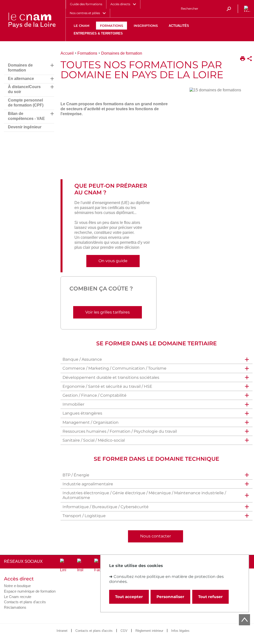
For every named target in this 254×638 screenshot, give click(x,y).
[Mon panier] (246, 8)
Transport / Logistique (84, 515)
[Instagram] (80, 565)
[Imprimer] (243, 59)
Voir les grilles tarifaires (107, 312)
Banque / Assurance (82, 359)
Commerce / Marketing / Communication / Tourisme (114, 368)
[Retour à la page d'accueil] (32, 20)
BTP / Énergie (76, 475)
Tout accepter (129, 596)
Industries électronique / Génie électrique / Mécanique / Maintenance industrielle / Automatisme (144, 495)
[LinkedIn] (63, 565)
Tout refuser (210, 596)
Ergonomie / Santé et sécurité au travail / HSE (107, 386)
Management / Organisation (91, 422)
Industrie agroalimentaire (88, 484)
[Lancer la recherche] (229, 8)
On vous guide (112, 260)
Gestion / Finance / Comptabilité (95, 395)
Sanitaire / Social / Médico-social (94, 440)
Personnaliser (170, 596)
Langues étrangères (82, 413)
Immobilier (73, 404)
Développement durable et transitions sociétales (111, 377)
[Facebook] (97, 565)
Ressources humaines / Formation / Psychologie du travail (120, 431)
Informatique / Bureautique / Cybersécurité (106, 506)
